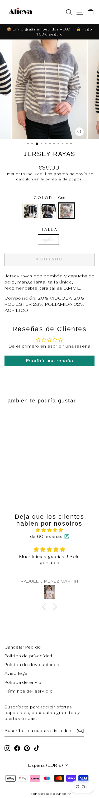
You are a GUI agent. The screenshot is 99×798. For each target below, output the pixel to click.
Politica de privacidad (28, 655)
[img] (49, 530)
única (48, 239)
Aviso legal (16, 673)
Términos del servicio (28, 691)
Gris (66, 211)
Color (49, 198)
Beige (31, 211)
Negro (48, 211)
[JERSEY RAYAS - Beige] (10, 479)
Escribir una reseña (49, 360)
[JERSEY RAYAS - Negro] (21, 479)
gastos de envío (70, 173)
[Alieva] (20, 12)
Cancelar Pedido (22, 647)
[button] (45, 606)
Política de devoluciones (31, 664)
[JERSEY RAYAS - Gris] (33, 479)
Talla (49, 229)
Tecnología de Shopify (49, 793)
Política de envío (22, 682)
